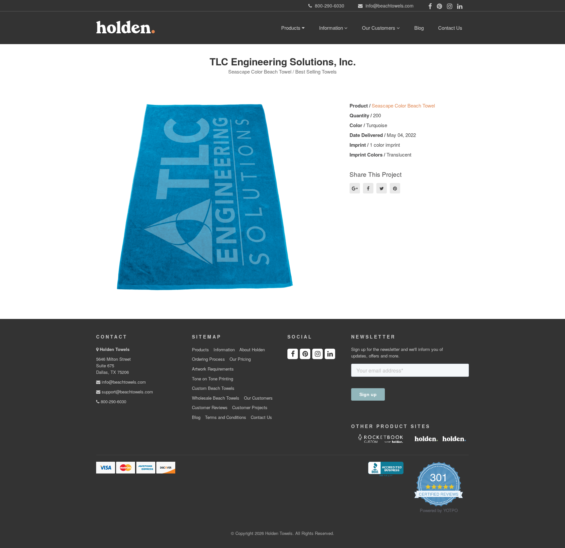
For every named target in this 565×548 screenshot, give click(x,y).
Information (331, 27)
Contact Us (450, 27)
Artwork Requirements (213, 369)
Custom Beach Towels (213, 388)
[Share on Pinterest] (395, 188)
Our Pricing (240, 359)
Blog (419, 27)
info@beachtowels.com (123, 382)
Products (291, 27)
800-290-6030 (112, 401)
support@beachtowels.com (126, 392)
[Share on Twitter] (381, 188)
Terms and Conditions (225, 417)
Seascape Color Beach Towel (403, 105)
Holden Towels (114, 349)
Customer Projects (249, 407)
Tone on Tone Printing (212, 379)
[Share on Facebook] (368, 188)
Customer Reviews (210, 407)
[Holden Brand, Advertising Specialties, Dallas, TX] (385, 468)
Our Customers (379, 27)
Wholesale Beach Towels (215, 398)
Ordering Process (208, 359)
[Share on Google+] (355, 188)
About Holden (252, 350)
